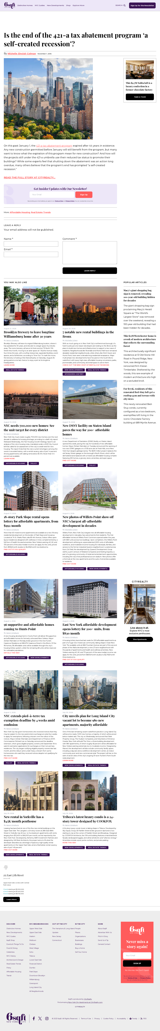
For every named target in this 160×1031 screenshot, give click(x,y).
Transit (9, 976)
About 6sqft (102, 929)
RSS (145, 1019)
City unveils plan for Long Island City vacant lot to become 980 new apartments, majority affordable (89, 720)
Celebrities (10, 952)
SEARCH (119, 5)
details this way (12, 653)
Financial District (35, 964)
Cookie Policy (108, 1019)
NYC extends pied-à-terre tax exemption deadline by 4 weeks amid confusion (29, 720)
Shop (68, 5)
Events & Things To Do (15, 944)
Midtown (32, 940)
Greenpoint (33, 983)
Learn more (9, 365)
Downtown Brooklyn (37, 976)
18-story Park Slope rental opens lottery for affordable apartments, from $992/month (31, 521)
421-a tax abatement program (54, 145)
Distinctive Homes (25, 5)
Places (77, 932)
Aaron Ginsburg (12, 340)
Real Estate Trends (41, 212)
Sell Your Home (81, 952)
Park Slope (33, 972)
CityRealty (88, 999)
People (78, 929)
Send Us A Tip (103, 940)
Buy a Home (80, 948)
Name (8, 239)
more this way (69, 843)
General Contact (104, 944)
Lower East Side (35, 960)
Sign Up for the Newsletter (142, 5)
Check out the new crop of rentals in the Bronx (86, 365)
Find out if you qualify (15, 549)
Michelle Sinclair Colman (22, 53)
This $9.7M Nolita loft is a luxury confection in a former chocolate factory (139, 86)
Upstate (55, 932)
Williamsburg (34, 979)
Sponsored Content (74, 374)
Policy (34, 463)
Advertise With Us (105, 932)
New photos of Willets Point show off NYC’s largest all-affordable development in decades (88, 521)
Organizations (80, 936)
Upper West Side (35, 929)
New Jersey (56, 936)
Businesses (79, 940)
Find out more (69, 461)
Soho (31, 952)
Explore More (78, 5)
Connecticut (57, 940)
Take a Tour (140, 97)
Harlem (32, 936)
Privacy (97, 1019)
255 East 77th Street (13, 875)
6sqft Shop (11, 940)
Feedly (134, 1019)
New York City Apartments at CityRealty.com (85, 1002)
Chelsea (32, 944)
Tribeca (32, 956)
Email (8, 249)
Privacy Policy (70, 201)
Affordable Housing (20, 212)
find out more (69, 564)
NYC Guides (40, 5)
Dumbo (32, 968)
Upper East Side (35, 932)
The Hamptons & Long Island (63, 929)
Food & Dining (12, 948)
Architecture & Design (15, 960)
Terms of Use (59, 201)
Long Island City (35, 987)
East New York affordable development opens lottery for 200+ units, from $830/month (89, 629)
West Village (34, 948)
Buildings (78, 944)
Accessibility (121, 1019)
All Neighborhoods (36, 991)
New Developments (55, 5)
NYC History (11, 956)
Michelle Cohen (71, 340)
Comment (70, 239)
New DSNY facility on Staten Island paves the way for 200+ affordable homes (87, 430)
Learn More (12, 899)
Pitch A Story (103, 936)
